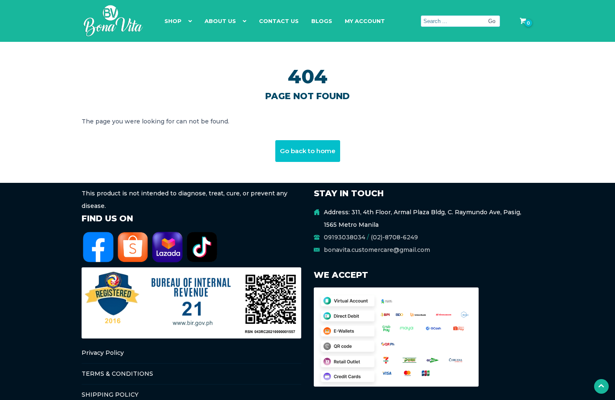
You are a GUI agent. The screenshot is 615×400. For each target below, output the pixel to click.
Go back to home (308, 151)
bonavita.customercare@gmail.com (377, 250)
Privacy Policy (103, 352)
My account (365, 21)
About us (220, 21)
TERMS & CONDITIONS (117, 373)
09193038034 (344, 237)
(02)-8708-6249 (394, 237)
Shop (173, 21)
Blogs (321, 21)
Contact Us (279, 21)
